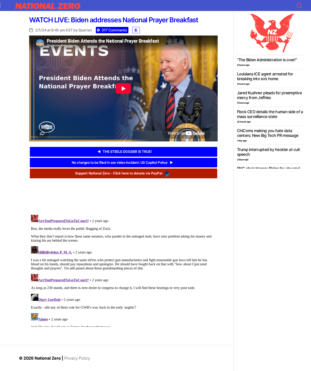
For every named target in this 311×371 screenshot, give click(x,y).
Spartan (85, 30)
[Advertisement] (123, 193)
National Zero (48, 358)
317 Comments (114, 30)
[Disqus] (123, 270)
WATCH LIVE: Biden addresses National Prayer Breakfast (113, 20)
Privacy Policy (77, 358)
